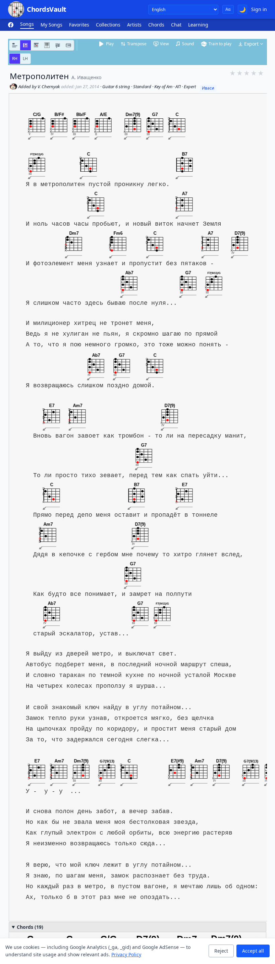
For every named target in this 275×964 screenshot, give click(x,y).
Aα (228, 9)
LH (25, 58)
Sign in (259, 9)
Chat (176, 24)
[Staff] (57, 45)
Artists (134, 24)
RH (14, 58)
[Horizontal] (25, 45)
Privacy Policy (126, 954)
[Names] (14, 45)
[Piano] (47, 45)
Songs (27, 24)
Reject (221, 951)
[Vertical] (36, 45)
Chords (156, 24)
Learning (198, 24)
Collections (108, 24)
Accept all (253, 951)
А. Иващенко (86, 77)
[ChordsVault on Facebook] (10, 24)
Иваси (208, 88)
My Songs (51, 24)
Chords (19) (30, 927)
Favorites (79, 24)
